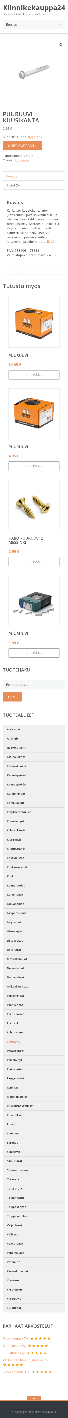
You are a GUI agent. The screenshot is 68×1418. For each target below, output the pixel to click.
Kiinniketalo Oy (14, 1345)
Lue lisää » (48, 241)
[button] (61, 45)
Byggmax (35, 137)
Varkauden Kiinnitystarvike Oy (25, 1360)
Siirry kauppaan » (22, 146)
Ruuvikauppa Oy (15, 1338)
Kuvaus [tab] (11, 176)
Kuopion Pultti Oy (16, 1372)
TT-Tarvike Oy (13, 1353)
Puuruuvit (22, 160)
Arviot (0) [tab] (13, 185)
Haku (12, 697)
